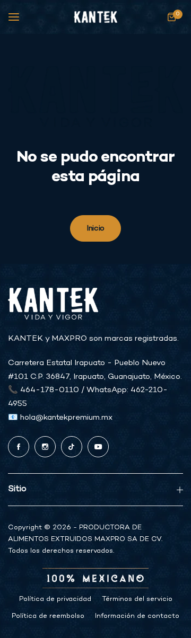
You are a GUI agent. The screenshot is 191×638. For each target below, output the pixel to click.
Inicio (95, 228)
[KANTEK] (95, 17)
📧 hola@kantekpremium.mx (60, 417)
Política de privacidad (55, 599)
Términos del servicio (137, 599)
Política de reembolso (48, 616)
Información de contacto (137, 616)
